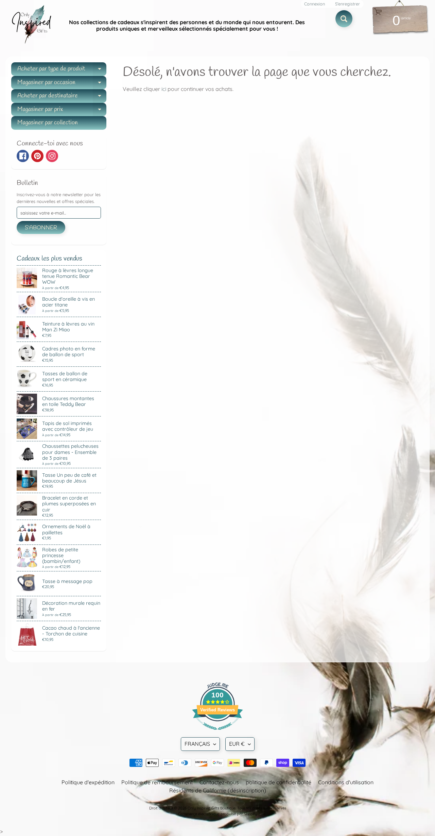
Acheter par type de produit (61, 70)
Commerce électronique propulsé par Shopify (217, 813)
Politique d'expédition (88, 782)
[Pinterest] (37, 156)
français (197, 743)
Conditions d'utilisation (345, 782)
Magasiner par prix (61, 110)
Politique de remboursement (157, 782)
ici (163, 88)
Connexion (314, 4)
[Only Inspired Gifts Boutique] (30, 25)
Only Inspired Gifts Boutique (212, 808)
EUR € (237, 743)
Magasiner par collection (47, 123)
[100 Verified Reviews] (217, 733)
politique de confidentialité (278, 782)
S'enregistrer (347, 4)
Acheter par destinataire (61, 97)
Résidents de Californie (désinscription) (217, 790)
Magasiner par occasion (61, 84)
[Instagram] (52, 156)
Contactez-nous (219, 782)
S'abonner (41, 227)
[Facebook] (23, 156)
